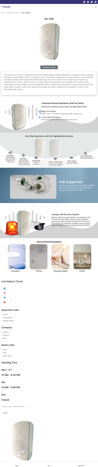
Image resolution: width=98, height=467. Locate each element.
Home (3, 13)
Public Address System (13, 13)
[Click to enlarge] (5, 57)
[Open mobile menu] (96, 7)
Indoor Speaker (25, 13)
